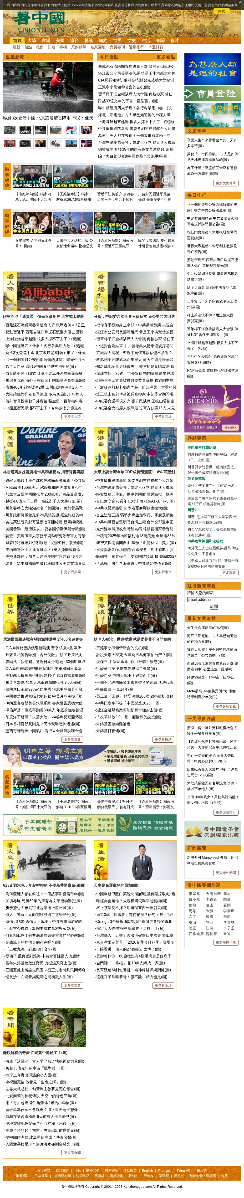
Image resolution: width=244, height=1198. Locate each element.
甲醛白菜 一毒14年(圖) (115, 689)
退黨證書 (116, 1176)
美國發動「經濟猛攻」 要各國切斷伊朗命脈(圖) (45, 529)
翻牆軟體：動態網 (202, 1176)
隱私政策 (130, 1170)
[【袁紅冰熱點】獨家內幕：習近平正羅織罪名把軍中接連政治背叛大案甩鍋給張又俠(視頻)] (114, 224)
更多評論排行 (226, 812)
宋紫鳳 (194, 894)
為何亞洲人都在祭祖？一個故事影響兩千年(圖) (44, 894)
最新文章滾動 (202, 618)
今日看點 (109, 57)
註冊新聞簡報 (202, 586)
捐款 (77, 1170)
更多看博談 (163, 739)
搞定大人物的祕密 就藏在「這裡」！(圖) (130, 928)
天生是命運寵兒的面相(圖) (208, 628)
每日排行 (197, 195)
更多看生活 (163, 985)
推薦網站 (22, 1176)
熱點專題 (197, 438)
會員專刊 (117, 47)
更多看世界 (72, 739)
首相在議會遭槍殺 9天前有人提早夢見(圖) (40, 1117)
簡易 (227, 894)
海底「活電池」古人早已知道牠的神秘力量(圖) (44, 1061)
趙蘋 (227, 917)
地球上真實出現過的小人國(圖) (31, 1075)
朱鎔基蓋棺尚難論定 (113, 724)
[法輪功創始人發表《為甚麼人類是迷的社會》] (212, 56)
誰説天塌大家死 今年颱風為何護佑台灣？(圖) (134, 655)
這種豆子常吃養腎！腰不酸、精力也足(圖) (131, 977)
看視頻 (179, 1176)
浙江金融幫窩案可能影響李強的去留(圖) (129, 710)
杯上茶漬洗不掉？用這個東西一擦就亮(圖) (131, 908)
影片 (174, 40)
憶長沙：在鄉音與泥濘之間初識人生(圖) (39, 977)
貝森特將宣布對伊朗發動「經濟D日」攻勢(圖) (44, 543)
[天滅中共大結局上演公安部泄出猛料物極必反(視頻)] (73, 224)
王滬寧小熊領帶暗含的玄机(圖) (124, 87)
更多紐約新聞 (226, 873)
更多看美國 (72, 572)
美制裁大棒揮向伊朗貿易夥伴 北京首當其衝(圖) (45, 676)
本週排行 (155, 47)
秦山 (192, 922)
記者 (51, 47)
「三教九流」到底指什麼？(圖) (31, 949)
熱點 (28, 47)
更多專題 (229, 573)
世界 (117, 40)
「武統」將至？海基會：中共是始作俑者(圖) (133, 563)
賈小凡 (194, 899)
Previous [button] (16, 177)
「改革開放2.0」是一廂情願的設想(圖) (128, 717)
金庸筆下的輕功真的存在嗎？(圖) (33, 942)
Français (164, 1170)
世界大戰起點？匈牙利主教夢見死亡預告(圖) (42, 1089)
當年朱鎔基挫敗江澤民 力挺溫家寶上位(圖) (41, 963)
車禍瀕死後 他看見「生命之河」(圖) (35, 1082)
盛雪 (210, 917)
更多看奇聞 (72, 1153)
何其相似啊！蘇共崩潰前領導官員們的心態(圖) (44, 935)
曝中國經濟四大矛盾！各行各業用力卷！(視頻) (44, 346)
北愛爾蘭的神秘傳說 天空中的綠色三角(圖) (41, 1096)
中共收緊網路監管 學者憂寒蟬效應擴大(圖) (132, 508)
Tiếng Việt (184, 1170)
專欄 (63, 47)
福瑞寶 (164, 1176)
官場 (46, 40)
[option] (48, 92)
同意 (221, 11)
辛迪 (227, 934)
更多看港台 (163, 572)
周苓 (192, 911)
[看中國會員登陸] (212, 93)
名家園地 (98, 47)
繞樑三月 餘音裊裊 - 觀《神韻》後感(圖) (130, 662)
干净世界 (41, 1176)
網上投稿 (44, 1170)
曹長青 (211, 934)
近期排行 (136, 47)
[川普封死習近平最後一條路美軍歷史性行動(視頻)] (155, 177)
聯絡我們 (62, 1170)
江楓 (210, 928)
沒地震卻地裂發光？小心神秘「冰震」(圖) (40, 1123)
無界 (224, 1176)
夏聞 (227, 905)
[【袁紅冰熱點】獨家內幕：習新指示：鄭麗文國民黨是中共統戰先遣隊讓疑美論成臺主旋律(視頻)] (155, 785)
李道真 (211, 899)
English (147, 1170)
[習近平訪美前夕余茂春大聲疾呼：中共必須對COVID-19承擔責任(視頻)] (114, 177)
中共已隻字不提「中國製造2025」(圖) (128, 703)
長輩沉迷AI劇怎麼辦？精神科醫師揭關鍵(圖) (133, 970)
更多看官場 (163, 416)
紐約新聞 (197, 848)
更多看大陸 (72, 416)
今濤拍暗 (213, 894)
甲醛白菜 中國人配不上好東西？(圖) (126, 676)
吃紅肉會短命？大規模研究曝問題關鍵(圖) (131, 901)
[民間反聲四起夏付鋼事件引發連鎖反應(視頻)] (155, 224)
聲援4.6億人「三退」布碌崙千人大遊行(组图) (43, 501)
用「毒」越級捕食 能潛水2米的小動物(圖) (40, 1103)
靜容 (210, 922)
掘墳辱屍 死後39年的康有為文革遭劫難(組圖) (136, 149)
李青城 (229, 922)
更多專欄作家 (226, 942)
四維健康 (196, 934)
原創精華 (78, 47)
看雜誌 (100, 1176)
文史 (131, 40)
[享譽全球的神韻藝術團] (212, 388)
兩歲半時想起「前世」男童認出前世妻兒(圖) (42, 1130)
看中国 (42, 21)
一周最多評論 (202, 718)
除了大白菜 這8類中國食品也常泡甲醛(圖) (133, 156)
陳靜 (210, 911)
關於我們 (93, 1170)
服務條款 (111, 1170)
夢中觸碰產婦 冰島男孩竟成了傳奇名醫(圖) (41, 1137)
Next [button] (171, 177)
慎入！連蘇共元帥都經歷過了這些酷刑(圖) (40, 915)
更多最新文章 (226, 706)
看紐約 (133, 1176)
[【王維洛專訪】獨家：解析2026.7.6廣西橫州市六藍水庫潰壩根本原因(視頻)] (73, 177)
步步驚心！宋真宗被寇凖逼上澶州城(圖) (39, 908)
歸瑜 (227, 899)
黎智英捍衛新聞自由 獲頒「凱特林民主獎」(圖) (136, 543)
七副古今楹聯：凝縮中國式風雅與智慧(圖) (40, 928)
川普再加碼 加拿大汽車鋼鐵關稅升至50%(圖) (43, 682)
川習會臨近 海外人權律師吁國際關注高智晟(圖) (45, 380)
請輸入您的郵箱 (200, 593)
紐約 (103, 40)
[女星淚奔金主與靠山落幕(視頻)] (32, 224)
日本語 (202, 1170)
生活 (146, 40)
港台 (74, 40)
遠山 (210, 905)
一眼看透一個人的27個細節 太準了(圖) (128, 949)
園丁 (192, 917)
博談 (89, 40)
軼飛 (192, 905)
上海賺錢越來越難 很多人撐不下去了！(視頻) (136, 122)
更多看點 (166, 57)
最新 (16, 47)
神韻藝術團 (62, 1176)
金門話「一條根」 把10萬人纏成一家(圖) (130, 963)
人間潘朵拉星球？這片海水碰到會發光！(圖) (42, 1144)
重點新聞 (15, 57)
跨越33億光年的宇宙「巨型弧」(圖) (128, 101)
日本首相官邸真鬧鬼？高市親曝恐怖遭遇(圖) (42, 724)
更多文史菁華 (226, 183)
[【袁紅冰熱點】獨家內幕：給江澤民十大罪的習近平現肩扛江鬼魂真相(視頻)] (32, 177)
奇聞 (160, 40)
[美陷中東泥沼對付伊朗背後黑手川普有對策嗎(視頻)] (114, 785)
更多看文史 (72, 985)
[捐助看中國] (212, 105)
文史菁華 (197, 131)
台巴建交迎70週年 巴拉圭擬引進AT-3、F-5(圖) (135, 501)
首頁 (17, 40)
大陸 (31, 40)
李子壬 (229, 928)
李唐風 (229, 911)
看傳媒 (149, 1176)
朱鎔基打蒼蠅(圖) (110, 731)
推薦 (40, 47)
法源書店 (82, 1176)
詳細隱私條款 (48, 11)
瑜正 (192, 928)
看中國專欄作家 (204, 885)
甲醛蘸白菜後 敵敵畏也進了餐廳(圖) (126, 669)
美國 (60, 40)
